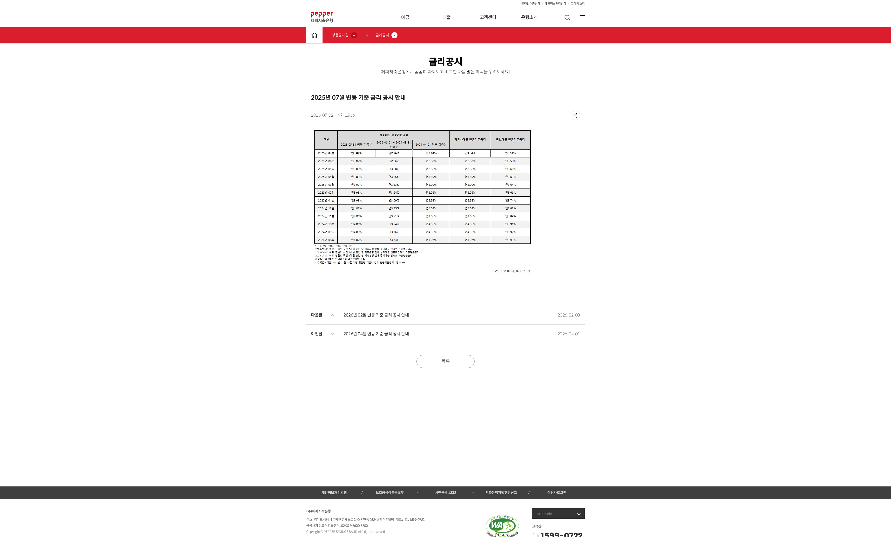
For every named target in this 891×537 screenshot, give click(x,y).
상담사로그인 (556, 492)
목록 (445, 361)
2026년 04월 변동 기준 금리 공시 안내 (376, 333)
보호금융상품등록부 (390, 492)
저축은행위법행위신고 (501, 492)
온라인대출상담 (530, 4)
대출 (446, 17)
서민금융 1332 (445, 492)
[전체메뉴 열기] (581, 17)
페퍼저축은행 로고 (321, 17)
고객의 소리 (578, 4)
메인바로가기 (314, 35)
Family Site (544, 513)
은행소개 (529, 17)
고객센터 (488, 17)
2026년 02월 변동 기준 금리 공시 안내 (376, 315)
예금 (405, 17)
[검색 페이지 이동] (567, 17)
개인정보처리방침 (555, 4)
